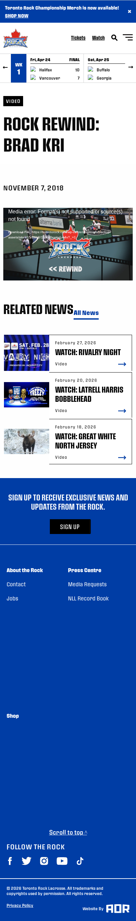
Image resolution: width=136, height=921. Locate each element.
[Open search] (114, 38)
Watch (98, 38)
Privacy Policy (20, 905)
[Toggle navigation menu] (128, 38)
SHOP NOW (16, 15)
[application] (68, 244)
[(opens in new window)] (10, 861)
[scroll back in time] (5, 68)
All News (86, 313)
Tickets (78, 38)
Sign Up (70, 526)
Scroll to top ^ (68, 832)
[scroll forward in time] (130, 68)
